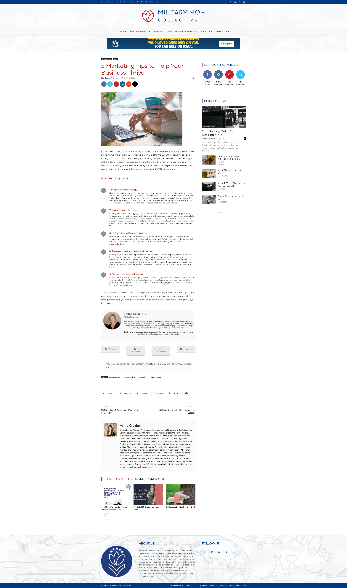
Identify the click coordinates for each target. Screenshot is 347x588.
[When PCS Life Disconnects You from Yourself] (209, 186)
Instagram (147, 241)
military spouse (155, 377)
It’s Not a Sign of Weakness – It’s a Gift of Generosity (120, 411)
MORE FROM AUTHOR (151, 479)
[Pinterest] (239, 2)
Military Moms (106, 59)
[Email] (135, 84)
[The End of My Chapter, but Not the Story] (148, 494)
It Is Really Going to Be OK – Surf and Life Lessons (176, 411)
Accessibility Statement (149, 2)
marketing (145, 193)
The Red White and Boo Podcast (182, 31)
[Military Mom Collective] (173, 16)
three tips (121, 285)
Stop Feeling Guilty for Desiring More (218, 133)
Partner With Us (107, 2)
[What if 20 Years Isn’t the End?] (209, 173)
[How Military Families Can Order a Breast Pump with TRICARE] (116, 494)
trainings (163, 223)
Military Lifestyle (209, 126)
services (148, 203)
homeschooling (129, 377)
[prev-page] (103, 515)
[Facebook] (226, 2)
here (179, 221)
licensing (171, 223)
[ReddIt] (128, 84)
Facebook (135, 351)
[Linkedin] (235, 2)
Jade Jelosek (208, 138)
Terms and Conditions (217, 585)
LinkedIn (187, 241)
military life (142, 377)
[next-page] (107, 515)
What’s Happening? (139, 31)
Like (207, 71)
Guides (157, 31)
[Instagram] (230, 2)
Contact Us (134, 2)
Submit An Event (121, 2)
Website (112, 349)
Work (115, 59)
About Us (205, 31)
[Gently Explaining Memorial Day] (209, 199)
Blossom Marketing (111, 165)
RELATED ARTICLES (117, 479)
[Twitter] (244, 2)
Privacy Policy (202, 585)
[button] (242, 31)
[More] (186, 393)
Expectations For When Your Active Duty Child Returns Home (231, 159)
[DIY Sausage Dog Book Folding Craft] (180, 494)
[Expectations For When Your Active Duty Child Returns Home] (209, 160)
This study (144, 259)
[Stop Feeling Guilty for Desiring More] (224, 117)
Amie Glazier (111, 78)
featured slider (115, 377)
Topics (121, 31)
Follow (218, 71)
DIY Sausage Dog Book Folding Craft (180, 507)
